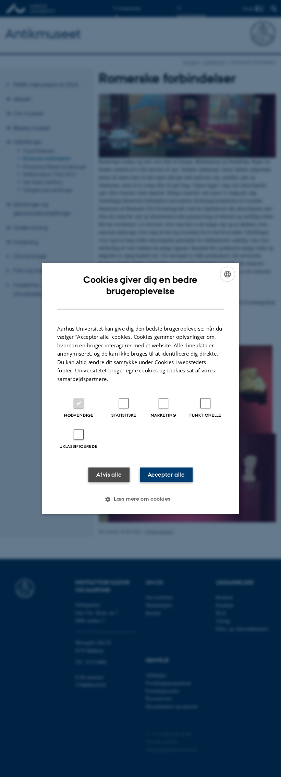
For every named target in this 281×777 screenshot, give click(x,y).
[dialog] (140, 388)
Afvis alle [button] (109, 474)
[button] (140, 499)
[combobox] (227, 274)
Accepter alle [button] (166, 474)
